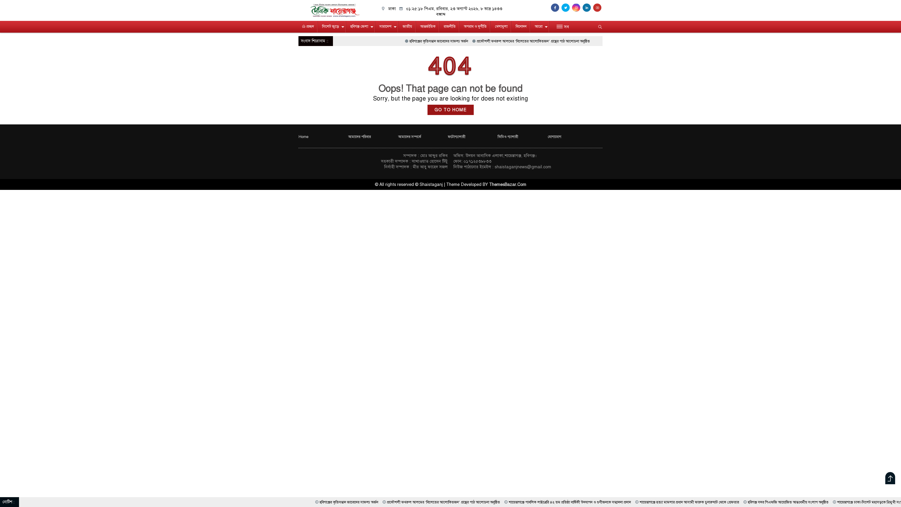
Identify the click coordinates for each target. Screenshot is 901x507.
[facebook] (556, 7)
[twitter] (566, 7)
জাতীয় (407, 26)
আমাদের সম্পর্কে (409, 136)
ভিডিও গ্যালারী (508, 136)
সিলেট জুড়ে (330, 26)
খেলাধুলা (501, 26)
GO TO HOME (451, 109)
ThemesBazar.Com (507, 184)
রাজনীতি (450, 26)
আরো (538, 26)
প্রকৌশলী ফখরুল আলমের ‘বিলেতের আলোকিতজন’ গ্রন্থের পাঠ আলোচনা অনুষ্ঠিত (498, 41)
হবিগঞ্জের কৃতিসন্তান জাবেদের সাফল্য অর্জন (403, 41)
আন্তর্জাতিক (427, 26)
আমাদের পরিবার (359, 136)
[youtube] (598, 7)
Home (303, 136)
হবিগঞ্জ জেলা (359, 26)
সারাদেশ (385, 26)
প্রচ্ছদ (309, 26)
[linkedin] (588, 7)
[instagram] (577, 7)
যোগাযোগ (554, 136)
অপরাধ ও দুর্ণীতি (475, 26)
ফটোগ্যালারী (457, 136)
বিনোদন (521, 26)
